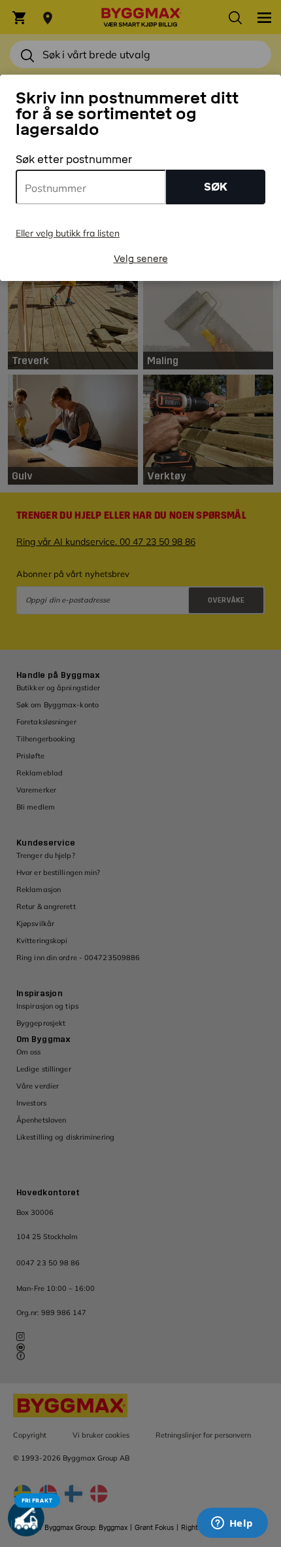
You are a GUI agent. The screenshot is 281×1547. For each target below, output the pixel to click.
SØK (215, 187)
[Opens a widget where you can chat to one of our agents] (232, 1524)
